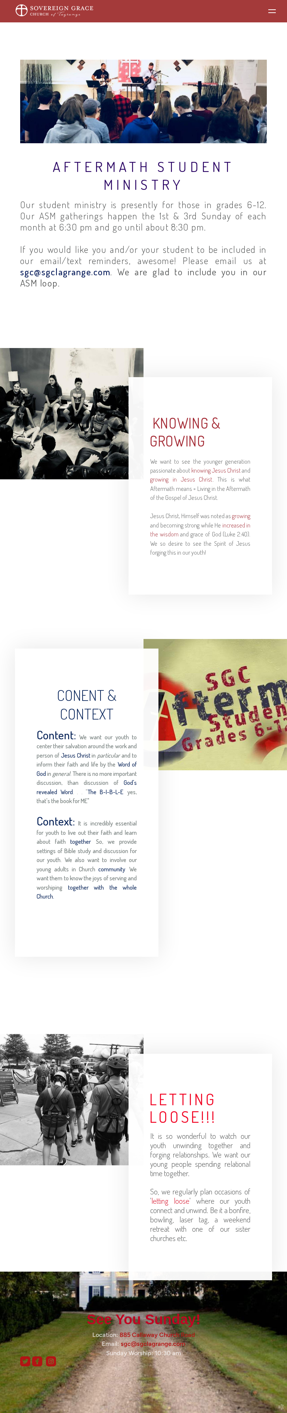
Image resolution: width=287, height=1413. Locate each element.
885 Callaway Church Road (157, 1334)
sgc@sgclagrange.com (153, 1343)
